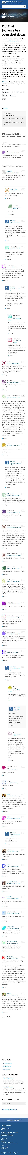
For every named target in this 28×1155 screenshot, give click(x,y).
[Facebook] (2, 1129)
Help (2, 1145)
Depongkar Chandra (12, 881)
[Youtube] (9, 1129)
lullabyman (9, 171)
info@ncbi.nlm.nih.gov (11, 236)
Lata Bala (9, 993)
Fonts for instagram (12, 941)
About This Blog (7, 1063)
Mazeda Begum (10, 926)
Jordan (8, 794)
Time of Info (10, 956)
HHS (10, 1153)
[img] (14, 2)
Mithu (8, 865)
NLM (2, 1153)
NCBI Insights (8, 15)
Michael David (10, 493)
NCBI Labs (4, 82)
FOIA (2, 1140)
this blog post (21, 297)
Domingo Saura (13, 189)
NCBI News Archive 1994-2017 (9, 1109)
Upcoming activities (8, 1078)
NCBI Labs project (13, 41)
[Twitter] (5, 1129)
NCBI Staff (12, 220)
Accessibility (4, 1147)
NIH (6, 1153)
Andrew (8, 816)
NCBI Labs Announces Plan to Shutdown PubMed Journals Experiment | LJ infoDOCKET (13, 145)
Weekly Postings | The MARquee (15, 166)
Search (25, 6)
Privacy (3, 1141)
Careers (3, 1148)
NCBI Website (7, 1066)
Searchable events (8, 1087)
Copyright (4, 1138)
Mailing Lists (6, 1070)
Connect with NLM (6, 1125)
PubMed (13, 115)
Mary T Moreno (10, 850)
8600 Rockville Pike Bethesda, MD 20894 (7, 1134)
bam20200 (9, 896)
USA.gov (15, 1153)
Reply (23, 151)
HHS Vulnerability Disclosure (9, 1143)
